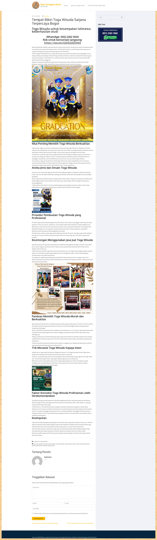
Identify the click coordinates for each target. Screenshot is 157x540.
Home (66, 5)
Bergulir (144, 534)
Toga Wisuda (43, 441)
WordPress (93, 537)
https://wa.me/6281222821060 (62, 42)
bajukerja (46, 16)
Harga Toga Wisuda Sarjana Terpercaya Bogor (45, 523)
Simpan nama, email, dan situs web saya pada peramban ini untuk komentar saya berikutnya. (61, 513)
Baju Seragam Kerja (50, 4)
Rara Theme (77, 537)
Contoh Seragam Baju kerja (96, 5)
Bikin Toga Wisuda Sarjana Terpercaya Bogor (80, 523)
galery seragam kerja (78, 5)
